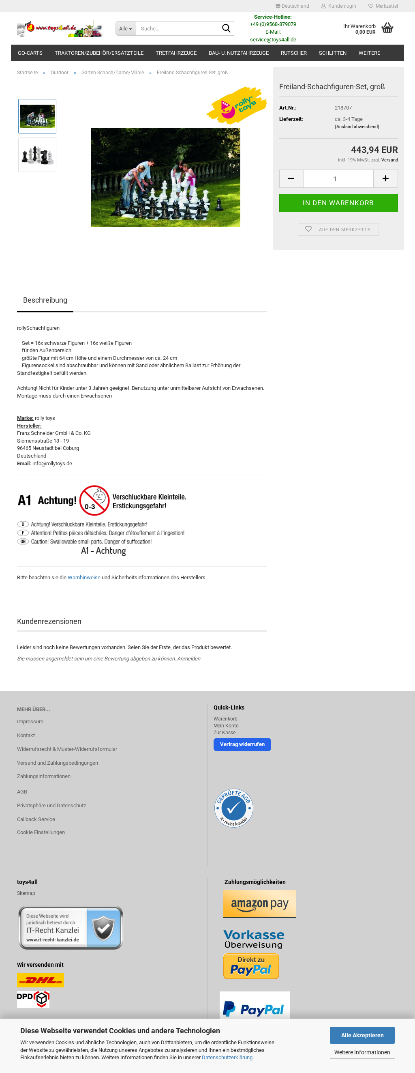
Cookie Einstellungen (41, 832)
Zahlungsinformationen (44, 776)
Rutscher (294, 53)
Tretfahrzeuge (176, 53)
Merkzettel (385, 6)
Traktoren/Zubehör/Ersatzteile (99, 53)
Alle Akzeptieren (362, 1035)
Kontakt (26, 735)
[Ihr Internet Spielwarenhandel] (60, 28)
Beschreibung (45, 300)
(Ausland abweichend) (357, 126)
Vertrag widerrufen (242, 744)
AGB (22, 792)
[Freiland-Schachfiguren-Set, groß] (165, 173)
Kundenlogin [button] (341, 6)
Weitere (369, 53)
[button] (292, 6)
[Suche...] (226, 29)
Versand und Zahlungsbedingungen (57, 763)
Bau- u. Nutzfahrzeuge (239, 53)
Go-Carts (30, 53)
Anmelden (188, 659)
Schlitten (333, 53)
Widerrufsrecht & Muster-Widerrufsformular (67, 749)
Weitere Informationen (362, 1052)
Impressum (30, 721)
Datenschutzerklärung (227, 1057)
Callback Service (36, 819)
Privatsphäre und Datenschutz (51, 805)
